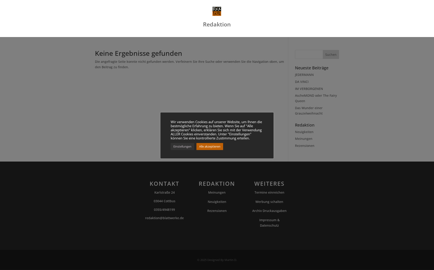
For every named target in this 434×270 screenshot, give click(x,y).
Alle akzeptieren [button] (209, 146)
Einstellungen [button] (182, 146)
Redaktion (217, 25)
